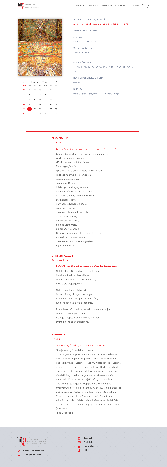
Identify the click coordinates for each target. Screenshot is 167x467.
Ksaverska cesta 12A (34, 451)
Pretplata (88, 442)
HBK (86, 450)
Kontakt (88, 438)
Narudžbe (89, 446)
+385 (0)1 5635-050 (32, 455)
